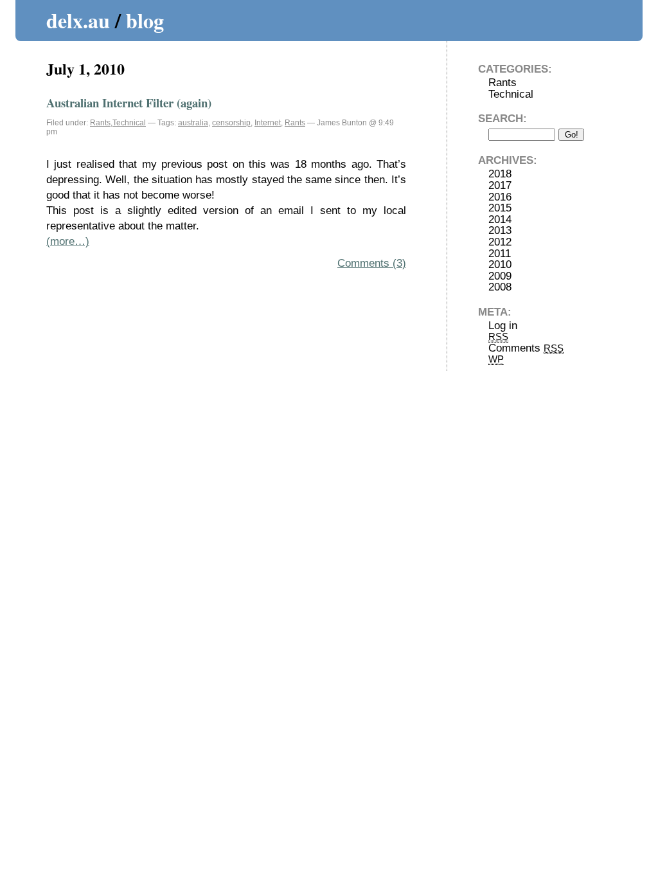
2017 (499, 185)
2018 (499, 174)
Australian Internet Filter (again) (128, 102)
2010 (499, 264)
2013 (499, 230)
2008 (499, 287)
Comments (526, 348)
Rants (100, 122)
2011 (499, 253)
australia (193, 122)
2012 (499, 242)
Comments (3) (371, 263)
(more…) (67, 241)
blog (145, 20)
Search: (502, 118)
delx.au (78, 20)
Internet (267, 122)
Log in (502, 325)
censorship (231, 122)
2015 (499, 208)
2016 (499, 197)
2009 (499, 276)
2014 (499, 219)
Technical (129, 122)
